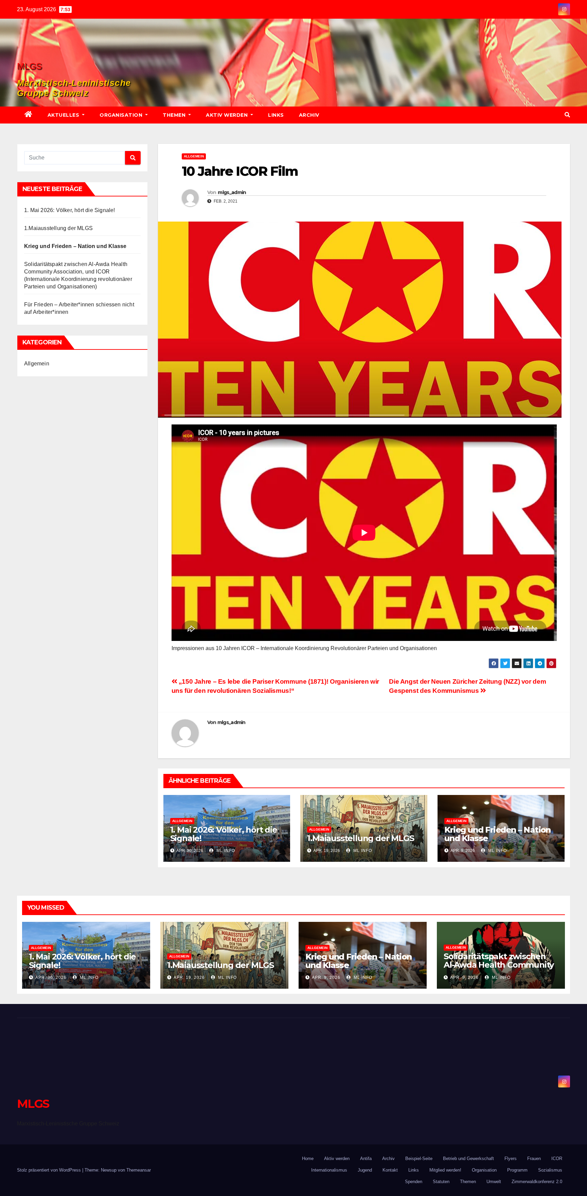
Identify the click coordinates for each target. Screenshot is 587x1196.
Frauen (534, 1158)
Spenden (413, 1181)
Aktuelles (64, 115)
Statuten (441, 1181)
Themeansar (138, 1170)
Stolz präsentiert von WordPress (49, 1170)
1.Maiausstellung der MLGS (58, 228)
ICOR (556, 1158)
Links (276, 115)
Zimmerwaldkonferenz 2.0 (537, 1181)
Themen (175, 115)
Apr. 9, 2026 (326, 977)
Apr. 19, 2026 (189, 977)
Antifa (366, 1158)
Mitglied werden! (445, 1170)
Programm (517, 1170)
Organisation (122, 115)
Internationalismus (329, 1170)
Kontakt (390, 1170)
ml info (225, 850)
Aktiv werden (227, 115)
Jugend (365, 1170)
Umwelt (493, 1181)
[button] (567, 115)
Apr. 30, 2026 (51, 977)
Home (308, 1158)
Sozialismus (550, 1170)
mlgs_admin (232, 192)
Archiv (309, 115)
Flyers (510, 1158)
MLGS (29, 66)
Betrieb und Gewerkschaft (468, 1158)
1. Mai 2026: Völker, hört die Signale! (69, 210)
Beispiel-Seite (418, 1158)
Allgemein (36, 363)
